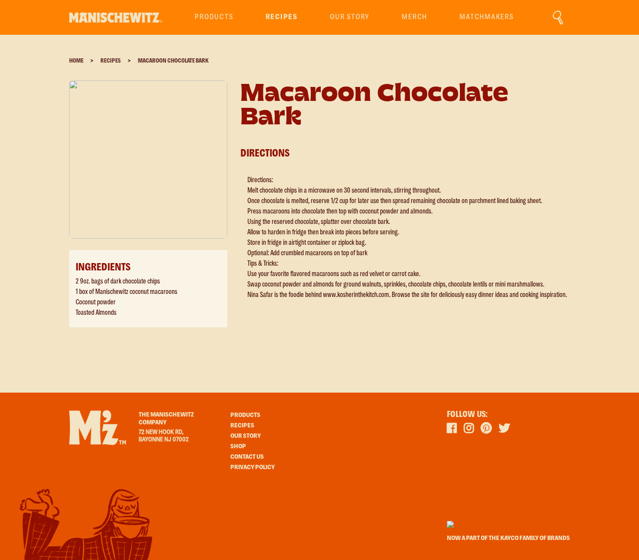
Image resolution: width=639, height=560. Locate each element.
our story (245, 436)
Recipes (110, 60)
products (214, 17)
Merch (414, 17)
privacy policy (252, 467)
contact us (247, 456)
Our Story (349, 17)
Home (76, 60)
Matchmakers (486, 17)
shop (238, 446)
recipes (282, 17)
